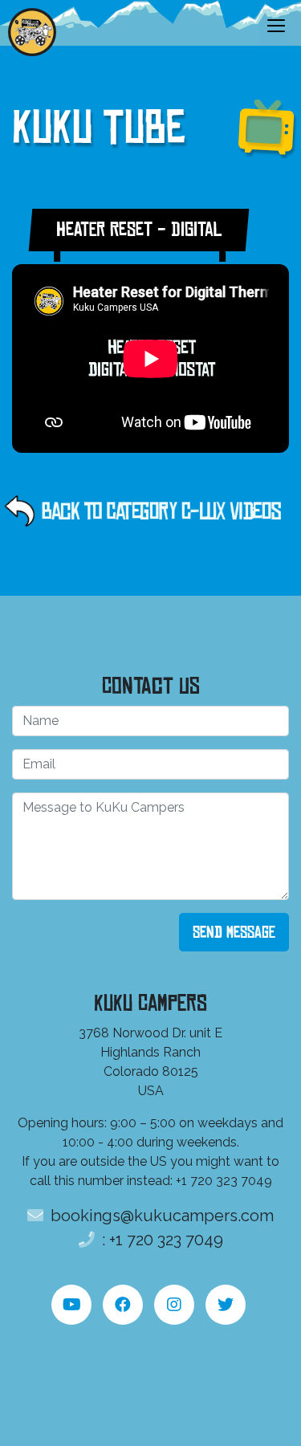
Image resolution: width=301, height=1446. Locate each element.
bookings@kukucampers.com (160, 1215)
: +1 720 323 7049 (160, 1239)
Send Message (234, 932)
